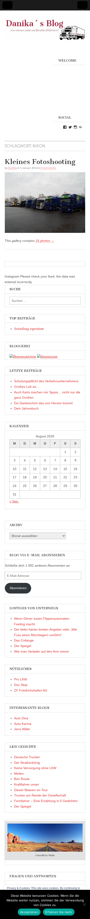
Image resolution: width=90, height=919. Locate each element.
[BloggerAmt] (22, 356)
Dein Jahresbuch (26, 408)
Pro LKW (20, 679)
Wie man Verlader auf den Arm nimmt (41, 651)
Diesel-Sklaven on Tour (31, 790)
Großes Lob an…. (27, 386)
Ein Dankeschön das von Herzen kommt (43, 403)
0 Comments (48, 168)
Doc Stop (20, 685)
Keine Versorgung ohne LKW (35, 768)
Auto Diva (21, 718)
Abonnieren (18, 588)
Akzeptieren (29, 912)
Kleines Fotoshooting (40, 162)
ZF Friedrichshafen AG (30, 690)
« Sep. (14, 501)
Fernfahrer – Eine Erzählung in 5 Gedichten (46, 801)
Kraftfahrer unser (26, 784)
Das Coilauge (24, 640)
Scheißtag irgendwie (29, 329)
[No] (84, 904)
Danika (12, 168)
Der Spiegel (22, 646)
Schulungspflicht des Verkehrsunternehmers (46, 381)
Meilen (19, 773)
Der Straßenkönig (27, 762)
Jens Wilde (22, 729)
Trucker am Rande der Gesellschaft (40, 795)
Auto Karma (22, 724)
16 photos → (45, 241)
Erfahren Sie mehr (58, 912)
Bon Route (22, 779)
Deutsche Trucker (27, 757)
